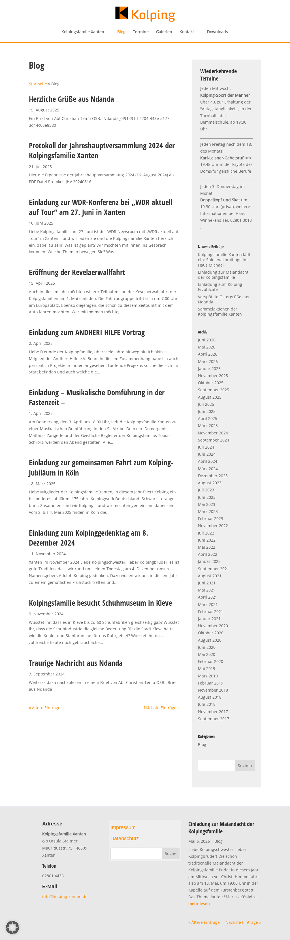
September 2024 (213, 440)
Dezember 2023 (213, 475)
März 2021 (208, 604)
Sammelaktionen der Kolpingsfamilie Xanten (220, 311)
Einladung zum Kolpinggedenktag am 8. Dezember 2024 (88, 537)
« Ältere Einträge (44, 707)
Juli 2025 (206, 404)
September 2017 (213, 718)
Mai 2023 (206, 504)
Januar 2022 (209, 561)
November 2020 (213, 625)
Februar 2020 (210, 661)
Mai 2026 (206, 347)
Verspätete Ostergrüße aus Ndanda (223, 299)
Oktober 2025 (210, 382)
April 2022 (207, 554)
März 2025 (208, 425)
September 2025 (213, 389)
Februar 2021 (210, 611)
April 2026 (207, 354)
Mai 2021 (206, 590)
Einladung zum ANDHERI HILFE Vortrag (87, 332)
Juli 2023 (206, 490)
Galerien (164, 32)
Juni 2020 (207, 647)
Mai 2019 (206, 668)
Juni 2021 (207, 583)
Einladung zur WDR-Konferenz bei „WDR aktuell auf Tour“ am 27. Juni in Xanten (100, 207)
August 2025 (209, 397)
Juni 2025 (207, 411)
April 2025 (207, 418)
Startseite (38, 83)
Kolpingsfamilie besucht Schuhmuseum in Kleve (100, 602)
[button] (12, 927)
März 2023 (208, 511)
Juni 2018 (207, 704)
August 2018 (209, 697)
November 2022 (213, 525)
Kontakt (187, 32)
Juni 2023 (207, 497)
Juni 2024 (207, 454)
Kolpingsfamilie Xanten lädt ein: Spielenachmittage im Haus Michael (224, 259)
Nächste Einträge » (162, 707)
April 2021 (207, 597)
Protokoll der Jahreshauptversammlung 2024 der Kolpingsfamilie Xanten (102, 150)
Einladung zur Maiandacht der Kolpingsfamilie (223, 274)
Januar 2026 (209, 368)
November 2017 (213, 711)
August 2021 (209, 575)
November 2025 (213, 375)
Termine (141, 32)
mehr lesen (199, 903)
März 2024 (208, 468)
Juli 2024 (206, 447)
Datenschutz (124, 838)
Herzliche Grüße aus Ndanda (71, 99)
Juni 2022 (207, 540)
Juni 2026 (207, 340)
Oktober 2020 (210, 632)
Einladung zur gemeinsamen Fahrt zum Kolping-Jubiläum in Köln (101, 467)
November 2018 (213, 690)
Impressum (123, 827)
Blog (121, 32)
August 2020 (209, 640)
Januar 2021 (209, 618)
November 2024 (213, 433)
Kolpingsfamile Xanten (82, 32)
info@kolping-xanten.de (65, 896)
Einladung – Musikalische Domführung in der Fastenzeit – (97, 397)
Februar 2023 (210, 518)
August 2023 (209, 482)
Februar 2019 (210, 683)
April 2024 (207, 461)
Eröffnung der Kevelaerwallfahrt (77, 272)
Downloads (217, 32)
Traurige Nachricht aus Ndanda (76, 663)
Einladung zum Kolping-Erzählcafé (221, 287)
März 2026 (208, 361)
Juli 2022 (206, 533)
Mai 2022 (206, 547)
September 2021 (213, 568)
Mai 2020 (206, 654)
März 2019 (208, 676)
